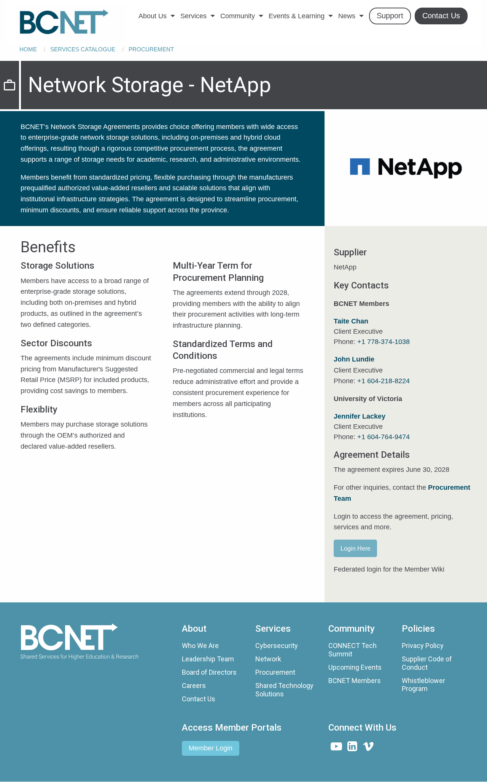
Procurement (151, 49)
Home (28, 49)
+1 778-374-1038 (383, 342)
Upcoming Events (355, 667)
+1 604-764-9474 (383, 437)
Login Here (356, 548)
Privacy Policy (423, 646)
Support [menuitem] (390, 15)
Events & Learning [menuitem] (297, 16)
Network (268, 659)
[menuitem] (71, 22)
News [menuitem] (346, 16)
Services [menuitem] (193, 16)
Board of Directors (209, 672)
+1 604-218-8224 (383, 381)
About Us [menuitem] (152, 16)
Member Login (210, 748)
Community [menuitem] (237, 16)
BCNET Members (354, 681)
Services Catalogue (82, 49)
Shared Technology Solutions (284, 690)
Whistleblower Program (423, 685)
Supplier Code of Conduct (427, 663)
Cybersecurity (276, 646)
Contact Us (198, 699)
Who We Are (200, 646)
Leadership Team (208, 659)
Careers (194, 686)
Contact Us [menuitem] (441, 15)
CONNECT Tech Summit (352, 650)
